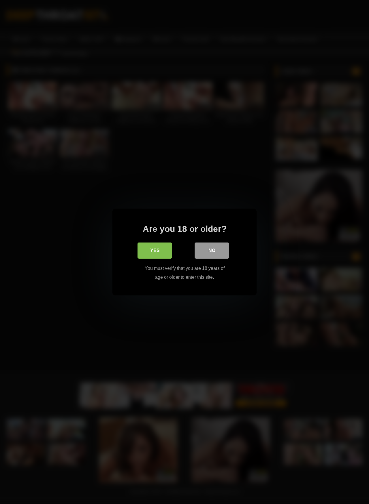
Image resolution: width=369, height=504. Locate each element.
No (211, 250)
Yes (155, 250)
